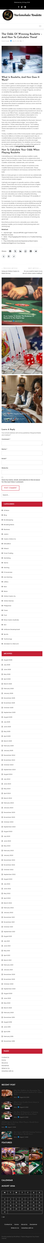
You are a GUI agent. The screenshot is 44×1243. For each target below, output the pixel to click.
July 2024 (7, 779)
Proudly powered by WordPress (11, 1236)
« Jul (3, 1217)
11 (10, 1202)
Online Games (9, 601)
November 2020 (9, 979)
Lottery (6, 582)
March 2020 (8, 1008)
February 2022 (9, 908)
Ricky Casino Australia (11, 620)
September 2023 (9, 827)
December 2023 (9, 812)
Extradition (7, 544)
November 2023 (9, 817)
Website (5, 468)
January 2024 (8, 808)
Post (5, 615)
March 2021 (7, 960)
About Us (5, 1063)
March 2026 (8, 684)
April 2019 (7, 1032)
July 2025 (7, 722)
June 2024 (7, 784)
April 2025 (7, 736)
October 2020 (8, 984)
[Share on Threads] (9, 256)
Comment (6, 439)
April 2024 (7, 793)
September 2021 (9, 932)
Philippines (7, 606)
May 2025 (7, 731)
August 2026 (8, 660)
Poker (6, 610)
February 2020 (9, 1013)
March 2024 (8, 798)
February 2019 (8, 1036)
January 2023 (8, 855)
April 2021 (7, 955)
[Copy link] (14, 256)
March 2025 (8, 741)
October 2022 (8, 870)
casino (6, 534)
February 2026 (9, 689)
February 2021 (8, 965)
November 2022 (9, 865)
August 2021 (8, 936)
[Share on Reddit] (36, 251)
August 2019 (8, 1022)
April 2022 (7, 898)
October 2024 (8, 765)
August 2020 (8, 993)
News (6, 591)
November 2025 (9, 703)
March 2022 (8, 903)
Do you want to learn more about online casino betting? (32, 272)
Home (4, 1060)
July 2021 (7, 941)
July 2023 (7, 836)
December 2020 (9, 974)
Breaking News (9, 525)
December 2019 (9, 1017)
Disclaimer (5, 1066)
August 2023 (8, 831)
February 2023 (9, 851)
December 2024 (9, 755)
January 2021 (8, 970)
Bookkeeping (8, 520)
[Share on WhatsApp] (25, 251)
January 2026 (8, 693)
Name (4, 449)
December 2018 (9, 1041)
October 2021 (8, 927)
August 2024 (8, 774)
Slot (5, 625)
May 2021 (7, 951)
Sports (6, 634)
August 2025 (8, 717)
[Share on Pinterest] (31, 251)
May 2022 (7, 893)
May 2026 (7, 674)
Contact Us (5, 1057)
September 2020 (9, 989)
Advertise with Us (7, 1071)
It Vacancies (8, 572)
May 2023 (7, 846)
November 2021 (9, 922)
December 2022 (9, 860)
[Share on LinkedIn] (20, 251)
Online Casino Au (10, 596)
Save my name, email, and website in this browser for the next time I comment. (21, 481)
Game (6, 563)
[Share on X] (15, 251)
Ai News (6, 510)
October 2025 (8, 708)
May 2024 (7, 789)
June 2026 (7, 669)
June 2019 (7, 1027)
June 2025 (7, 727)
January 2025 (8, 751)
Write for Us (6, 1068)
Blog (5, 515)
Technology (8, 639)
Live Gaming (8, 577)
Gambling (7, 558)
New (5, 587)
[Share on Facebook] (10, 251)
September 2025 (9, 712)
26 (16, 1209)
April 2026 (7, 679)
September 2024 (10, 770)
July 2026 (7, 665)
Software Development (12, 629)
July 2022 (7, 884)
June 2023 (7, 841)
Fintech (6, 548)
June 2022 (7, 889)
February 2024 (9, 803)
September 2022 (9, 874)
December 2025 (9, 698)
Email (4, 459)
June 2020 (7, 998)
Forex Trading (8, 553)
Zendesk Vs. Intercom (11, 644)
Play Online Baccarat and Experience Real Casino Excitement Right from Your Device (20, 242)
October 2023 (8, 822)
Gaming (6, 568)
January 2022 (8, 913)
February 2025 (9, 746)
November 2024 (9, 760)
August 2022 (8, 879)
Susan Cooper (6, 41)
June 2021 (7, 946)
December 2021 (9, 917)
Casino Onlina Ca (10, 539)
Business (7, 529)
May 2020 (7, 1003)
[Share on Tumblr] (4, 256)
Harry (15, 1097)
